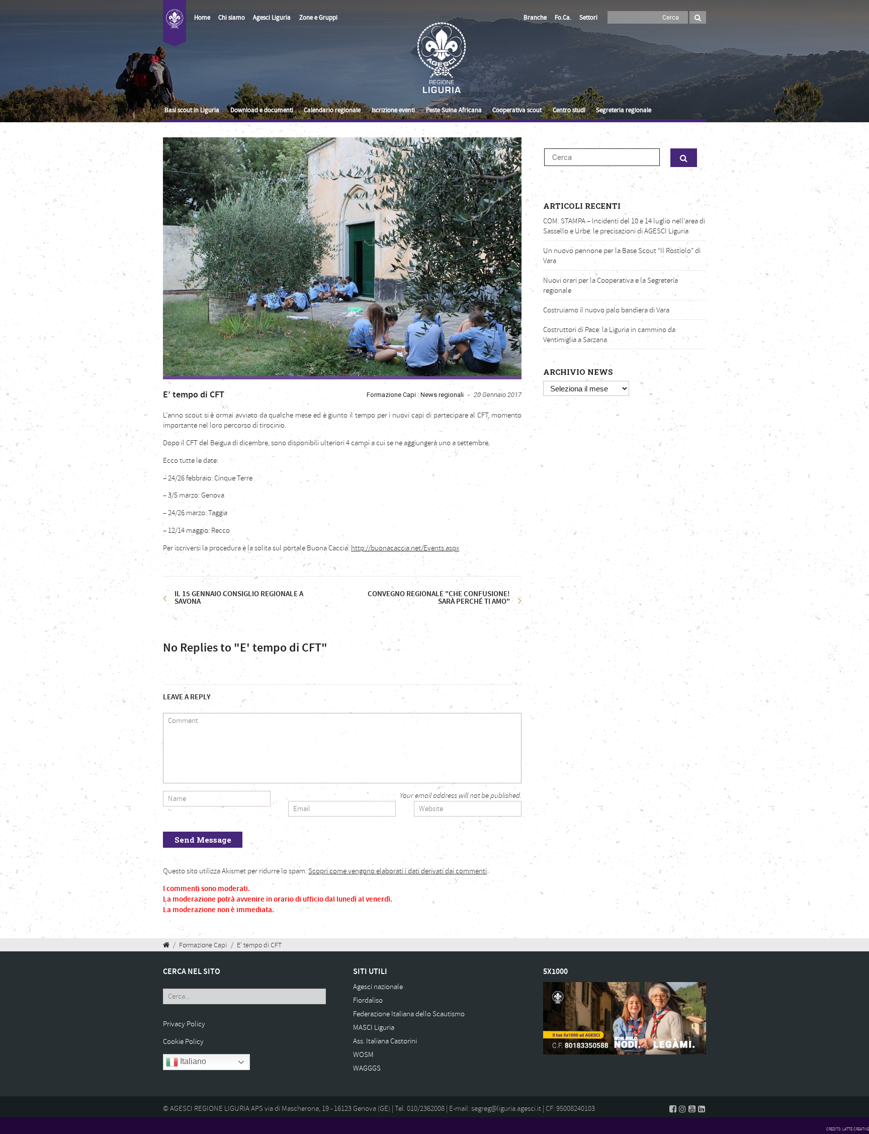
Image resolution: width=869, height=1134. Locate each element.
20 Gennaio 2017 (498, 394)
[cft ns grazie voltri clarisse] (342, 256)
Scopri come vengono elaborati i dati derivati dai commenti (397, 871)
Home (202, 17)
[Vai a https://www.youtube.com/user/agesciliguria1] (692, 1109)
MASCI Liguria (373, 1027)
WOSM (363, 1055)
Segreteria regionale (623, 110)
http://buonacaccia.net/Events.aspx (405, 548)
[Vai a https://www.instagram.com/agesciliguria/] (682, 1109)
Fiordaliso (368, 1000)
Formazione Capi (391, 394)
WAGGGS (367, 1068)
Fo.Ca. (563, 17)
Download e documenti (261, 110)
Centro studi (569, 110)
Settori (588, 17)
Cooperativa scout (517, 110)
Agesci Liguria (272, 17)
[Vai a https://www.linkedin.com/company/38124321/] (701, 1109)
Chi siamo (231, 17)
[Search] (697, 17)
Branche (535, 17)
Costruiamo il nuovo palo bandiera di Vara (606, 310)
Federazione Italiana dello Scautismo (409, 1014)
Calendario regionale (332, 110)
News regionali (442, 394)
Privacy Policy (184, 1024)
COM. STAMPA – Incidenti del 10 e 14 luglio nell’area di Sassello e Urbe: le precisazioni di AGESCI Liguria (624, 226)
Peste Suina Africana (454, 110)
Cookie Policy (183, 1041)
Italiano (192, 1061)
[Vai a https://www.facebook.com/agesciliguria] (672, 1109)
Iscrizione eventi (393, 110)
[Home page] (174, 29)
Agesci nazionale (378, 987)
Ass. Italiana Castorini (385, 1041)
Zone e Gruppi (318, 17)
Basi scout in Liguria (191, 110)
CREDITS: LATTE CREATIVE (847, 1128)
